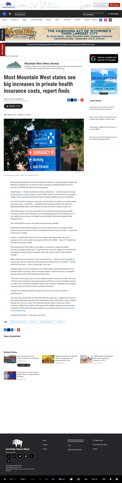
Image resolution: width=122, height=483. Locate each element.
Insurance (60, 322)
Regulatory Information (75, 449)
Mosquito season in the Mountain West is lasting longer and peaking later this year (66, 358)
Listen (4, 20)
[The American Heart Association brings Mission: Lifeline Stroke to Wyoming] (10, 375)
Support (67, 20)
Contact (45, 444)
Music (49, 20)
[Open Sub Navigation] (8, 20)
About (57, 20)
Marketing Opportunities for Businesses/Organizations (76, 440)
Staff (69, 445)
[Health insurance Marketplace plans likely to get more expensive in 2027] (86, 359)
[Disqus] (61, 408)
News (25, 20)
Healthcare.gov (16, 293)
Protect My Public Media (100, 444)
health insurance (46, 322)
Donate (115, 5)
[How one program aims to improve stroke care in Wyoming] (10, 359)
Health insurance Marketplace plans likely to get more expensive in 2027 (103, 358)
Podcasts (15, 20)
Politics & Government (11, 56)
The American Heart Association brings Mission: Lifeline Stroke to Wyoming (28, 374)
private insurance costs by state (22, 194)
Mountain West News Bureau (41, 63)
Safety (94, 20)
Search (87, 20)
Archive (95, 449)
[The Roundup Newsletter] (104, 81)
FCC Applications (98, 440)
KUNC (43, 315)
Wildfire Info (2, 49)
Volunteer (102, 5)
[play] (4, 14)
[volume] (10, 14)
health (33, 322)
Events (77, 20)
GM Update (2, 35)
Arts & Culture (36, 20)
